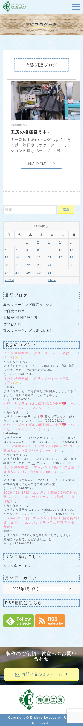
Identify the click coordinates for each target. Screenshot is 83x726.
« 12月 (9, 280)
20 (6, 265)
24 (50, 265)
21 (17, 265)
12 (71, 250)
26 (71, 265)
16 (39, 257)
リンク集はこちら (17, 566)
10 (50, 250)
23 (39, 265)
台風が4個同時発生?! (20, 317)
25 (60, 265)
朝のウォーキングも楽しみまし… (30, 330)
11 (60, 250)
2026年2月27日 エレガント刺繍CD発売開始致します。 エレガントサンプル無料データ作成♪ (40, 497)
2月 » (52, 280)
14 (17, 257)
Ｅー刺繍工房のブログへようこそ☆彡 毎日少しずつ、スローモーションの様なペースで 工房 (41, 145)
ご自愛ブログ (15, 311)
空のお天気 (12, 324)
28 (17, 272)
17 (50, 257)
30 (39, 272)
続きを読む (40, 163)
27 (6, 272)
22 (28, 265)
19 (71, 257)
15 (28, 257)
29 (28, 272)
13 (6, 257)
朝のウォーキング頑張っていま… (30, 305)
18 (60, 257)
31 (50, 272)
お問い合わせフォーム (43, 674)
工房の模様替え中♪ (30, 132)
